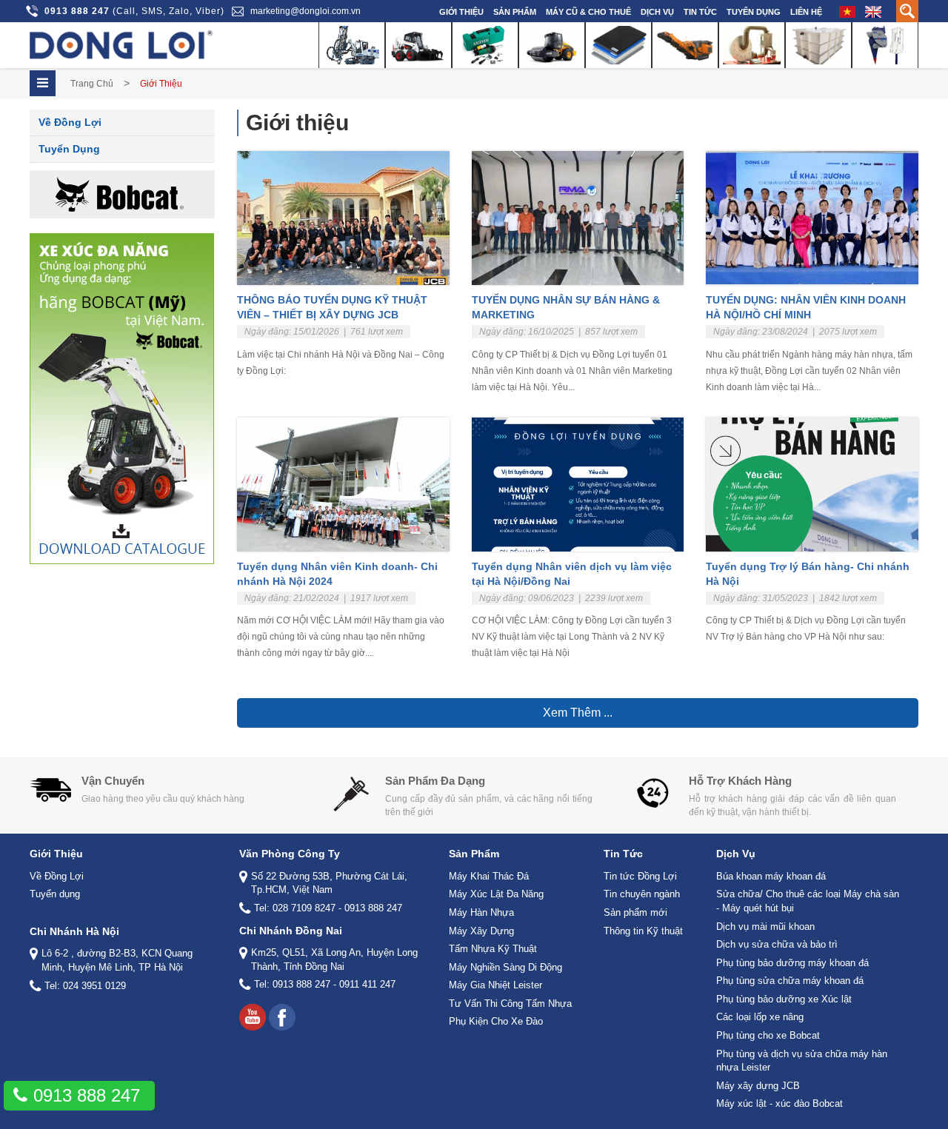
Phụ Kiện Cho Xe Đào (496, 1021)
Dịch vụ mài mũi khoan (765, 926)
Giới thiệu (461, 11)
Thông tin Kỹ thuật (643, 931)
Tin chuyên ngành (642, 893)
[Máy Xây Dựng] (551, 45)
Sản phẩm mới (635, 912)
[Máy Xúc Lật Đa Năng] (418, 45)
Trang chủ (91, 83)
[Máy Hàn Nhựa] (485, 45)
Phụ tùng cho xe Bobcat (768, 1035)
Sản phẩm (514, 11)
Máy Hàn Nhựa (481, 912)
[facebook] (282, 1017)
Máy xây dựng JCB (758, 1085)
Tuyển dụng (754, 11)
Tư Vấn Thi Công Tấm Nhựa (510, 1003)
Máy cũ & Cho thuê (588, 11)
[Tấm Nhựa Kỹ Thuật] (618, 45)
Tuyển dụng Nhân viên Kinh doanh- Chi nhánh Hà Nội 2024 (337, 573)
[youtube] (252, 1017)
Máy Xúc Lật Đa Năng (496, 893)
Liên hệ (806, 11)
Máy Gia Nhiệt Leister (495, 985)
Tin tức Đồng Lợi (640, 876)
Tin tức (700, 11)
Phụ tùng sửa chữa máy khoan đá (790, 980)
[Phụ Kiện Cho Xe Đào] (885, 45)
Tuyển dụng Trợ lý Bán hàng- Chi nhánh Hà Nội (807, 573)
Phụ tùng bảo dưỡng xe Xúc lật (784, 999)
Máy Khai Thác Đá (489, 876)
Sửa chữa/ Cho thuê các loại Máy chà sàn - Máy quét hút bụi (807, 901)
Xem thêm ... (577, 712)
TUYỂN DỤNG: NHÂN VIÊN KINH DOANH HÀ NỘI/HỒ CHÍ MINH (806, 307)
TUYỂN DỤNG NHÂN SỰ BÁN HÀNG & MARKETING (566, 307)
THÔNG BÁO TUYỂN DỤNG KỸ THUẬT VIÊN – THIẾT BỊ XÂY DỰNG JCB (332, 307)
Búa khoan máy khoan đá (771, 876)
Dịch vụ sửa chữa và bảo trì (777, 944)
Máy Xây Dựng (481, 931)
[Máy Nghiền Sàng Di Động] (685, 45)
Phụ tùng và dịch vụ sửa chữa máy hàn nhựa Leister (801, 1060)
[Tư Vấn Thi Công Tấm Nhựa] (818, 45)
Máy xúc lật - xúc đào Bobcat (779, 1103)
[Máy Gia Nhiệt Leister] (751, 45)
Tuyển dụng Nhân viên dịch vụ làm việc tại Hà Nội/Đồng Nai (572, 573)
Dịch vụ (657, 11)
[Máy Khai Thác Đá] (351, 45)
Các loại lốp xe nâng (760, 1016)
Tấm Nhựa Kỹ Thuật (493, 948)
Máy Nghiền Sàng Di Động (505, 967)
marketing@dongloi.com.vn (305, 11)
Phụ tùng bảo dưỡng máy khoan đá (792, 962)
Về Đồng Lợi (70, 122)
